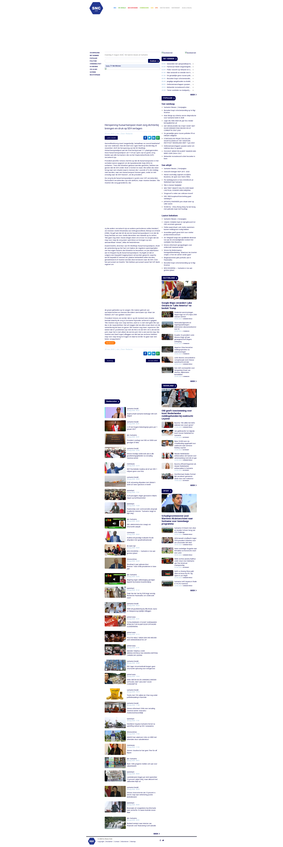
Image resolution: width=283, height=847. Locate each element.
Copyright (101, 841)
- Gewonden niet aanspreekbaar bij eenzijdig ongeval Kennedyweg (177, 64)
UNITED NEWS (165, 8)
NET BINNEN (94, 55)
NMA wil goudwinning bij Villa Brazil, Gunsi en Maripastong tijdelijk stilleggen (142, 610)
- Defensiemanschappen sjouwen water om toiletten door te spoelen (177, 84)
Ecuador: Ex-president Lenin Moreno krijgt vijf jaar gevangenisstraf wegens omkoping (184, 338)
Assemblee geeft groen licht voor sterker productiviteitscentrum (178, 233)
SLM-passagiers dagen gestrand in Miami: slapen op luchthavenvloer (142, 497)
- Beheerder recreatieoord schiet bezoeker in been (177, 87)
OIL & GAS (93, 69)
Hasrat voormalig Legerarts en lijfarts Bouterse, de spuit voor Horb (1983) (177, 175)
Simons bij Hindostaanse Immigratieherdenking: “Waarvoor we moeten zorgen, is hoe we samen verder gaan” (180, 252)
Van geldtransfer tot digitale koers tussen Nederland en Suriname (184, 433)
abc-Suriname (132, 519)
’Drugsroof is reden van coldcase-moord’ (178, 193)
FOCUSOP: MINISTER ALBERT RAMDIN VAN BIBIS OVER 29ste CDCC (180, 152)
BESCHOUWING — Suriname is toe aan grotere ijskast (141, 552)
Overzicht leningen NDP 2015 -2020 (176, 172)
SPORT (166, 491)
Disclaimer (109, 841)
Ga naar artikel (153, 361)
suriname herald (132, 408)
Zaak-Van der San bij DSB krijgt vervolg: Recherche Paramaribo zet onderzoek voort (141, 595)
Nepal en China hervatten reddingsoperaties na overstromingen (183, 349)
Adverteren (125, 841)
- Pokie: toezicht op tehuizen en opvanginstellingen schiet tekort (177, 70)
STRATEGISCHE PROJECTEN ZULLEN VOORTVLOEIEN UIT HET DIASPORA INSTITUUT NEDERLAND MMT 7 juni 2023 (179, 140)
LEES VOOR (111, 138)
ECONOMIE (94, 66)
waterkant (130, 490)
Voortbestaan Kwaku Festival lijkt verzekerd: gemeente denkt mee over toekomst (184, 476)
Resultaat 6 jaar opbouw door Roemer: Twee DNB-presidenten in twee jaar (141, 566)
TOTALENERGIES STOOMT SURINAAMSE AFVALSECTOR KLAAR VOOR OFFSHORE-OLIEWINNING (142, 624)
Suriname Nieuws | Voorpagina (175, 107)
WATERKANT (176, 8)
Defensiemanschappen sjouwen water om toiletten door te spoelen (179, 147)
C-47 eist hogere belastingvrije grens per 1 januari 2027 (142, 428)
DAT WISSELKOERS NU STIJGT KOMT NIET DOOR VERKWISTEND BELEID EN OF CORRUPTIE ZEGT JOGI (179, 128)
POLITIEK (93, 61)
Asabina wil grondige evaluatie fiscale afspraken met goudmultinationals (140, 539)
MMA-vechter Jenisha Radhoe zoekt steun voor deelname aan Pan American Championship (185, 562)
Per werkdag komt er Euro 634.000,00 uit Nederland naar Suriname (178, 181)
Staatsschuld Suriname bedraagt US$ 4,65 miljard (142, 415)
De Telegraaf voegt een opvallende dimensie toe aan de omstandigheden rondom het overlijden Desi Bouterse (180, 240)
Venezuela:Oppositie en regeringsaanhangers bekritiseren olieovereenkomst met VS (185, 326)
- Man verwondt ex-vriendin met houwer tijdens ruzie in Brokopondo (177, 72)
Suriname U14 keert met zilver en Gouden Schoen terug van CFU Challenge (185, 530)
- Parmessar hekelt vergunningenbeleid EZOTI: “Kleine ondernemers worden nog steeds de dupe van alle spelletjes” (177, 67)
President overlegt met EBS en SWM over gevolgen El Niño (142, 441)
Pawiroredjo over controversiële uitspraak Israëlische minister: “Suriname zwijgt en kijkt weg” (142, 511)
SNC (115, 8)
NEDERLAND (168, 385)
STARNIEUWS (144, 8)
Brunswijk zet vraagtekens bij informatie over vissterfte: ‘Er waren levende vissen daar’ (141, 810)
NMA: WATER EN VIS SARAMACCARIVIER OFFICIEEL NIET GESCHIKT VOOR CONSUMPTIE (141, 682)
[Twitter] (163, 840)
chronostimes (132, 559)
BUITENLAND (169, 278)
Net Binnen (116, 66)
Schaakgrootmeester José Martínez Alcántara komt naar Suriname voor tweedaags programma (177, 519)
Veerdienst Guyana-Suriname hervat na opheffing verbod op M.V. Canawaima (141, 725)
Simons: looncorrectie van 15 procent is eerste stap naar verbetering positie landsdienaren (141, 794)
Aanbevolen (111, 401)
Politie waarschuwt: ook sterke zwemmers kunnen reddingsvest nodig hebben (179, 228)
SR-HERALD (122, 8)
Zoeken (153, 61)
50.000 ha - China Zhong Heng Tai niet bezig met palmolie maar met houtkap (179, 208)
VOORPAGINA (95, 53)
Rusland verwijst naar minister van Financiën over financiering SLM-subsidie (141, 824)
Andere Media (187, 8)
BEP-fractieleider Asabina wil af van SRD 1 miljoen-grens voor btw (142, 470)
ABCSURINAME (133, 8)
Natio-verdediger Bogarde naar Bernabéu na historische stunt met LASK (185, 550)
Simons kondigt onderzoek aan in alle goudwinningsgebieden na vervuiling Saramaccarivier (140, 456)
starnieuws (131, 532)
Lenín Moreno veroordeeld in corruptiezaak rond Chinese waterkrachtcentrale (184, 360)
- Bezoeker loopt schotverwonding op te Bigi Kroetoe (177, 78)
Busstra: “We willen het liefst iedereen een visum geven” (184, 424)
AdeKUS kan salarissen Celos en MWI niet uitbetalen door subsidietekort (142, 738)
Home (108, 66)
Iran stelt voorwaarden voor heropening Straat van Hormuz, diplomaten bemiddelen (184, 371)
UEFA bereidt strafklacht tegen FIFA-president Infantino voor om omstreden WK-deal (185, 540)
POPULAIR (93, 58)
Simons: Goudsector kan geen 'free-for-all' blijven (142, 751)
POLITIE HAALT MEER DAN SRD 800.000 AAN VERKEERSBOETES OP (142, 639)
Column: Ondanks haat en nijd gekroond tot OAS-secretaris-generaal (179, 223)
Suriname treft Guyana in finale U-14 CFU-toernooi (185, 582)
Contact (116, 841)
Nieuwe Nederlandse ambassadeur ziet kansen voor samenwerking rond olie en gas (185, 456)
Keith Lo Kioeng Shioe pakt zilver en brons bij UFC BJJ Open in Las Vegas (184, 573)
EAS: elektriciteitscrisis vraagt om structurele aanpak (139, 525)
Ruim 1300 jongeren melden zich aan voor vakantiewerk (142, 765)
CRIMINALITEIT (95, 64)
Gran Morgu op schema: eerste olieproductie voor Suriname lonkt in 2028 (180, 116)
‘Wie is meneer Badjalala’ (173, 185)
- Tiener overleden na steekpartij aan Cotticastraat (177, 90)
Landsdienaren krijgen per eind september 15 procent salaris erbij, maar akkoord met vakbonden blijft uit (142, 779)
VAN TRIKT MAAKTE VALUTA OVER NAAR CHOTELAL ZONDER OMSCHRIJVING (179, 189)
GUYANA (93, 72)
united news (131, 632)
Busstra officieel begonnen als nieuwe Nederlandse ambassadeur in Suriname (185, 466)
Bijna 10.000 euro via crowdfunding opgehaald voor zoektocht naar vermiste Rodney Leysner (185, 444)
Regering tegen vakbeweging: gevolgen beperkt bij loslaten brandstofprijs (141, 581)
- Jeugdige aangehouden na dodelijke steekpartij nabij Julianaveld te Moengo (177, 81)
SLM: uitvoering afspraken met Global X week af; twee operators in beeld (141, 483)
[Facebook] (160, 840)
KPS (156, 8)
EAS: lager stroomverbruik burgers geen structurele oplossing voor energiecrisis (141, 667)
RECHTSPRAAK (95, 75)
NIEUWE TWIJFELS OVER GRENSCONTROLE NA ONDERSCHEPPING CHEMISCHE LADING (142, 653)
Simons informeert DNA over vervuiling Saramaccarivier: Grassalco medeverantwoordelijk (141, 710)
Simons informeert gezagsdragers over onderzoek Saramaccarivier (178, 246)
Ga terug (110, 361)
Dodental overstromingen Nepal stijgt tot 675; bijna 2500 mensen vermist (185, 314)
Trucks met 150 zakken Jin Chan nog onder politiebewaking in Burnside (142, 696)
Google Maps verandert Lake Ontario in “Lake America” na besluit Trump (177, 305)
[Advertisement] (141, 33)
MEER (156, 834)
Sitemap (133, 841)
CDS (152, 8)
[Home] (96, 8)
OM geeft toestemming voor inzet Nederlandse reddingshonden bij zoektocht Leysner (177, 414)
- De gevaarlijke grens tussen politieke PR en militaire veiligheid (177, 75)
